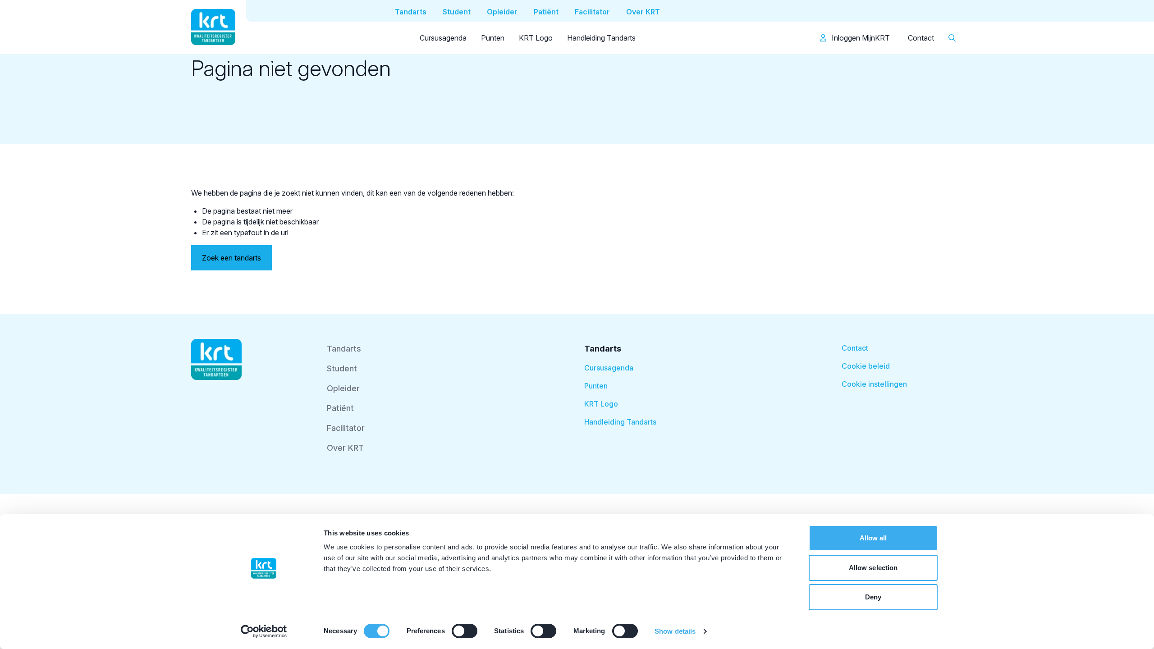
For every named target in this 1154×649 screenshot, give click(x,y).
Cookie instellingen (874, 383)
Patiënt (340, 408)
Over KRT (345, 447)
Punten (492, 37)
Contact (921, 37)
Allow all (873, 538)
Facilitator (346, 428)
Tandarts (344, 348)
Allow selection (873, 567)
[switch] (464, 631)
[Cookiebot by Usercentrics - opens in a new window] (263, 631)
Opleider (343, 388)
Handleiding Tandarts (601, 37)
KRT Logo (536, 37)
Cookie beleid (866, 365)
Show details (675, 631)
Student (342, 368)
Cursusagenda (443, 37)
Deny (873, 597)
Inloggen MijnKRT (860, 37)
